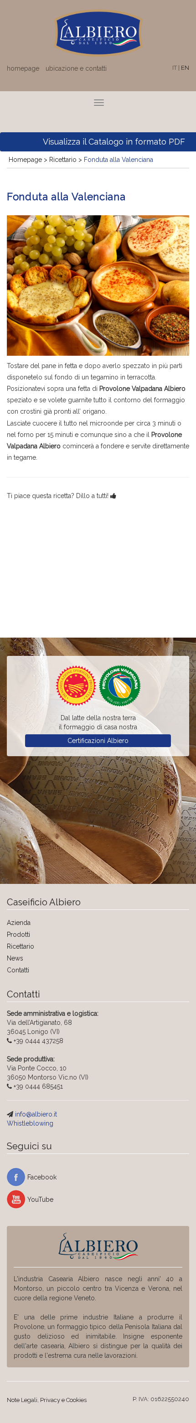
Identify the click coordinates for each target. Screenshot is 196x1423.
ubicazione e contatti (76, 68)
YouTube (40, 1199)
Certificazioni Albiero (98, 740)
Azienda (19, 922)
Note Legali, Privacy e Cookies (47, 1400)
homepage (23, 68)
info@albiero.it (36, 1114)
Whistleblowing (30, 1123)
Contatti (18, 970)
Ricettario (20, 946)
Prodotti (18, 934)
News (15, 958)
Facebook (42, 1177)
